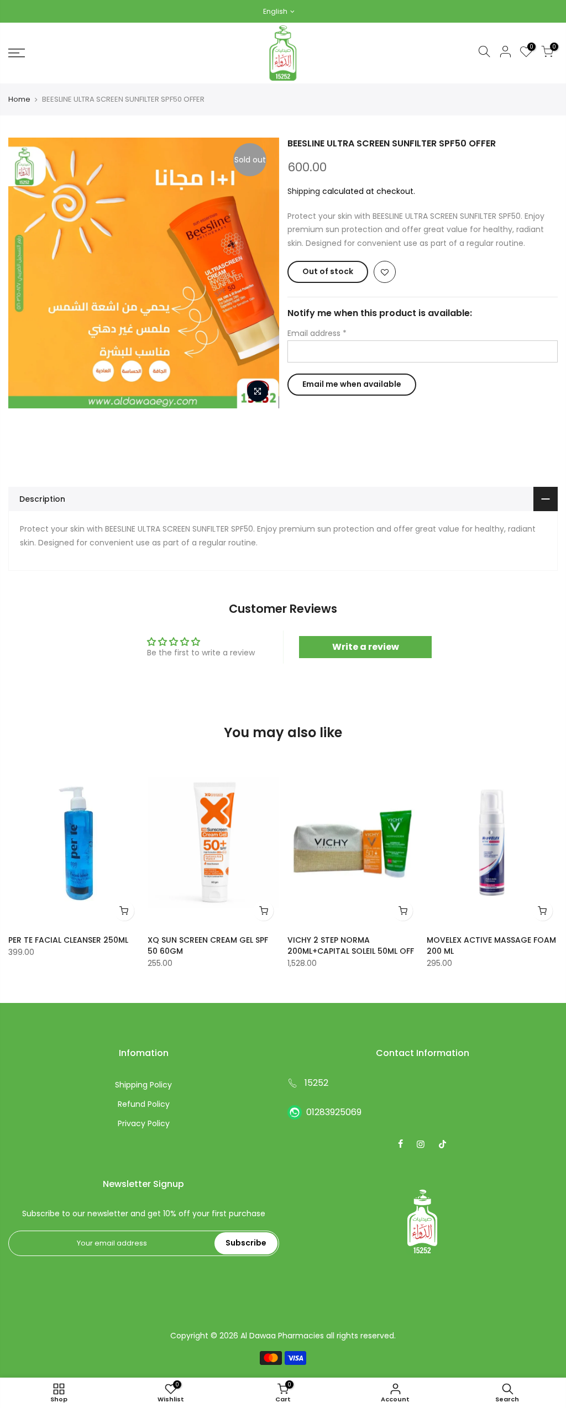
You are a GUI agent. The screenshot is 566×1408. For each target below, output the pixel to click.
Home (19, 99)
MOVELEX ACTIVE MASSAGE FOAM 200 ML (491, 945)
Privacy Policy (144, 1123)
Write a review (365, 646)
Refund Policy (144, 1104)
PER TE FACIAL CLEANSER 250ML (68, 939)
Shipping (303, 191)
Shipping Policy (143, 1084)
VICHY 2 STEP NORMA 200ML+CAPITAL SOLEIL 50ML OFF (350, 945)
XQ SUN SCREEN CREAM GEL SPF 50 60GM (208, 945)
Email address (317, 333)
